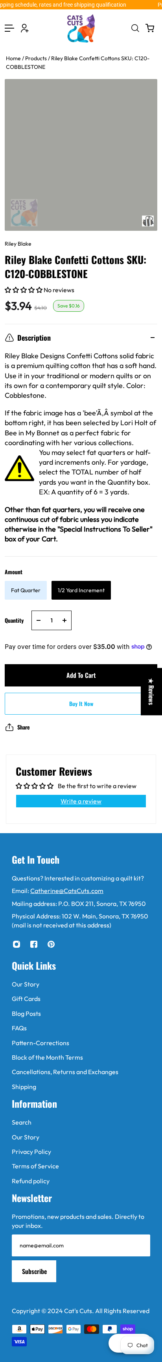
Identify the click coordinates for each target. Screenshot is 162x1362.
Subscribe (34, 1271)
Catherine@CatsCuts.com (66, 891)
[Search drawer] (134, 28)
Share (23, 727)
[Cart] (149, 28)
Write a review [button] (81, 801)
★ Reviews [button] (151, 691)
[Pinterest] (51, 944)
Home (14, 58)
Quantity (14, 620)
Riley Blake (18, 243)
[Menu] (9, 28)
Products (36, 58)
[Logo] (81, 28)
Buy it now (81, 703)
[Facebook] (33, 944)
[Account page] (24, 28)
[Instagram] (16, 944)
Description (34, 337)
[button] (24, 290)
